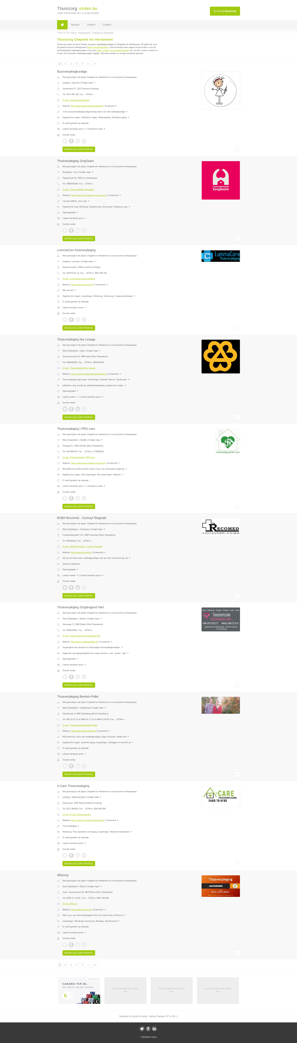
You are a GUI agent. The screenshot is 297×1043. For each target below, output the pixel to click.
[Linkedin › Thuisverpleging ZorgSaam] (77, 230)
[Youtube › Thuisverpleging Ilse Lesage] (84, 409)
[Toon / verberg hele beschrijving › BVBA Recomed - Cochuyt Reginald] (110, 558)
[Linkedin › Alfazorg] (77, 944)
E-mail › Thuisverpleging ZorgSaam (78, 189)
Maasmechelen (79, 797)
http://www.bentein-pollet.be (83, 731)
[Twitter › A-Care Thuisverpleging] (64, 855)
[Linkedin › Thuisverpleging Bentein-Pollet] (77, 766)
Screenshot (110, 106)
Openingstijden (70, 212)
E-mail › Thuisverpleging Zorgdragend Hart (81, 636)
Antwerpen (67, 172)
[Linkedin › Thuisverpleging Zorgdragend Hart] (77, 676)
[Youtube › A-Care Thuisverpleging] (84, 855)
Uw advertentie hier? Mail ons (125, 990)
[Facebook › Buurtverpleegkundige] (71, 141)
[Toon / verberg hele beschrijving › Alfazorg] (110, 915)
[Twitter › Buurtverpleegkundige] (64, 141)
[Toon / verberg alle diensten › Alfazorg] (110, 921)
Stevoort (76, 83)
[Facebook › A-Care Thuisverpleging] (71, 855)
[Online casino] (81, 991)
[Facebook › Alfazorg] (71, 944)
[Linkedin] (154, 1028)
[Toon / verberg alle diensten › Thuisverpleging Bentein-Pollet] (110, 742)
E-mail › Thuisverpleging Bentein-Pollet (79, 725)
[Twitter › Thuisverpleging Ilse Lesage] (64, 409)
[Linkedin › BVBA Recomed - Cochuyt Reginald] (77, 587)
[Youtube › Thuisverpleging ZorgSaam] (84, 230)
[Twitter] (142, 1028)
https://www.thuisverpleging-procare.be (88, 463)
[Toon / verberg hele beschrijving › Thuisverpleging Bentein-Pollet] (110, 736)
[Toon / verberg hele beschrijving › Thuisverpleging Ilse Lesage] (110, 379)
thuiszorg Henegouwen (98, 47)
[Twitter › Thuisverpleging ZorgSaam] (64, 230)
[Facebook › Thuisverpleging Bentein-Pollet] (71, 766)
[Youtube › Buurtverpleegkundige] (84, 141)
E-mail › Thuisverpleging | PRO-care (78, 457)
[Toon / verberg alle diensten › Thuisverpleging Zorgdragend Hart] (110, 653)
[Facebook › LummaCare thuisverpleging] (71, 319)
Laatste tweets (70, 397)
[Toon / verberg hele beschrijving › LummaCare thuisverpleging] (110, 290)
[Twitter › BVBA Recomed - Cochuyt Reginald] (64, 587)
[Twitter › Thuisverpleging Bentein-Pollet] (64, 766)
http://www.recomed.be (81, 552)
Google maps (88, 83)
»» (94, 64)
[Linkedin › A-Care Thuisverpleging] (77, 855)
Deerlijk (83, 440)
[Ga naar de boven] (237, 149)
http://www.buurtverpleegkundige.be (87, 106)
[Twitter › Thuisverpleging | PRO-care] (64, 498)
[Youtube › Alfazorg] (84, 944)
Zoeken (91, 24)
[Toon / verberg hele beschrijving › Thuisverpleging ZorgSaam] (110, 201)
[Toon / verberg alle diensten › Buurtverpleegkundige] (110, 117)
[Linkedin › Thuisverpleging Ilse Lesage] (77, 409)
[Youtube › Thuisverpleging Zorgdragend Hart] (84, 676)
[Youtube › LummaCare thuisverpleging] (84, 319)
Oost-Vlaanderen (69, 618)
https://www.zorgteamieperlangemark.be (89, 374)
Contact (107, 24)
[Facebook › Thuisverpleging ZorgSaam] (71, 230)
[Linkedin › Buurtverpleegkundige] (77, 141)
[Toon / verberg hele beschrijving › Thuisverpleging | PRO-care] (110, 468)
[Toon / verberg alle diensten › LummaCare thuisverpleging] (110, 296)
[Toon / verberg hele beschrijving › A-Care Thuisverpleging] (110, 826)
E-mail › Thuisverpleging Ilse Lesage (78, 368)
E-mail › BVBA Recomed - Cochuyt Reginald (82, 546)
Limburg (66, 83)
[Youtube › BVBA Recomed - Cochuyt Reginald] (84, 587)
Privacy (154, 1037)
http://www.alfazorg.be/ (81, 909)
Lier (75, 172)
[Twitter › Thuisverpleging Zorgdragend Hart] (64, 676)
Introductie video (96, 129)
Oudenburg (85, 708)
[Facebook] (148, 1028)
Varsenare (84, 529)
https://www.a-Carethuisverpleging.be (87, 820)
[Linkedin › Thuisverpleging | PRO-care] (77, 498)
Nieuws (75, 24)
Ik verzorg (225, 11)
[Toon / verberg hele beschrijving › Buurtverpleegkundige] (110, 111)
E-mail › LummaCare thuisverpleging (78, 279)
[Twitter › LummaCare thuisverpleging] (64, 319)
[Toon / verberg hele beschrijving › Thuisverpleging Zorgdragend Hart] (110, 647)
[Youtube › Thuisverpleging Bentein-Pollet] (84, 766)
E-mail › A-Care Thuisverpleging (76, 814)
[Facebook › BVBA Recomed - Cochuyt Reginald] (71, 587)
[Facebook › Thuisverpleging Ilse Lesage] (71, 409)
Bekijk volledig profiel (79, 149)
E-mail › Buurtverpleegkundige (75, 100)
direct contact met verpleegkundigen (113, 50)
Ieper (82, 351)
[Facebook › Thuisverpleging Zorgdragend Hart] (71, 676)
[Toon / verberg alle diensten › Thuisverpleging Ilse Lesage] (110, 385)
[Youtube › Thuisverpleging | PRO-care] (84, 498)
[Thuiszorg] (62, 24)
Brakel (83, 618)
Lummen (76, 261)
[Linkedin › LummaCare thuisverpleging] (77, 319)
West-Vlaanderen (70, 351)
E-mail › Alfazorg (69, 904)
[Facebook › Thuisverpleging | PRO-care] (71, 498)
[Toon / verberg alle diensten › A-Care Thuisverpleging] (110, 831)
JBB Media (146, 1037)
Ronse (83, 886)
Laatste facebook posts (74, 129)
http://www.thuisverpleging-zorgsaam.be (89, 195)
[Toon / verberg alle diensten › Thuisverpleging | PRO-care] (110, 474)
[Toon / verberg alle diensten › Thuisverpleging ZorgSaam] (110, 206)
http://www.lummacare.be (82, 284)
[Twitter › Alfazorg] (64, 944)
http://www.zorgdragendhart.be (84, 642)
